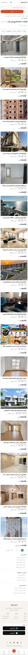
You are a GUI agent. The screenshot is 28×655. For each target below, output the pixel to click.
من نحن (16, 616)
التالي (8, 550)
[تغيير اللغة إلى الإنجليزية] (11, 2)
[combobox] (14, 7)
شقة (24, 31)
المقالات (24, 620)
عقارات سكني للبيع (21, 16)
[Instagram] (14, 642)
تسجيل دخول (4, 2)
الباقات (25, 618)
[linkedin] (10, 642)
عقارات (25, 616)
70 (11, 550)
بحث (12, 11)
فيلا (13, 31)
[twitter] (6, 642)
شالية (19, 31)
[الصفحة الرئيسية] (26, 16)
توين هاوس (8, 31)
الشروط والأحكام (6, 616)
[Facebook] (21, 642)
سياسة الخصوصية (5, 618)
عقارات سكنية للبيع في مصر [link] (10, 16)
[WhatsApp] (17, 642)
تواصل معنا (15, 618)
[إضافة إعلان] (14, 651)
